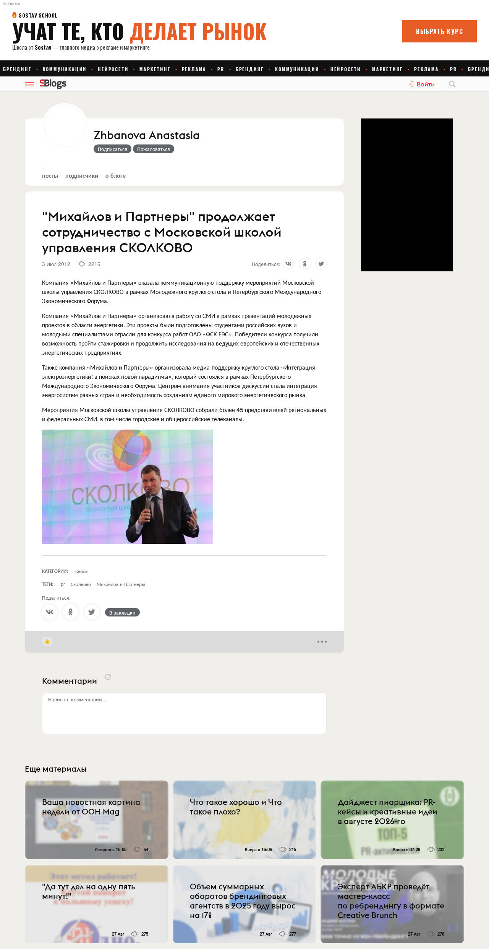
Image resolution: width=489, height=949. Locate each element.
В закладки (122, 612)
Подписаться (112, 148)
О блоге (115, 175)
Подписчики (81, 175)
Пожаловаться (153, 148)
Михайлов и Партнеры (121, 583)
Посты (50, 175)
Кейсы (82, 570)
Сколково (81, 583)
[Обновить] (108, 677)
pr (63, 583)
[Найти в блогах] (452, 84)
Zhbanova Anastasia (147, 135)
